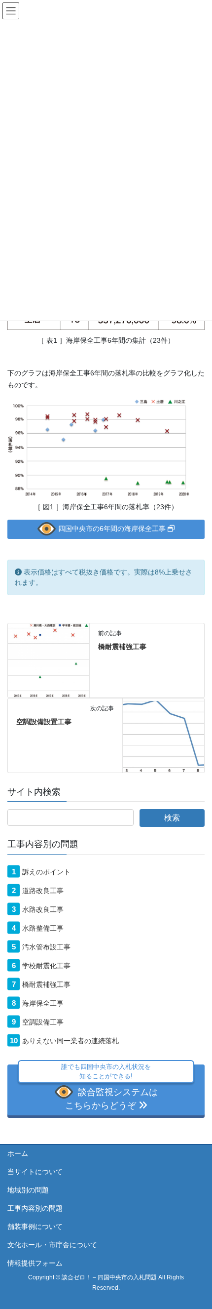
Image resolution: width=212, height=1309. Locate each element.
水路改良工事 (43, 909)
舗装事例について (35, 1226)
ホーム (17, 1153)
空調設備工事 (43, 1022)
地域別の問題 (28, 1190)
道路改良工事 (43, 891)
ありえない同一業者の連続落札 (70, 1041)
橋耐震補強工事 (122, 647)
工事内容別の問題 (35, 1208)
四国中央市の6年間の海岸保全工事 (113, 528)
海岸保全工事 (43, 1003)
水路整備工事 (43, 928)
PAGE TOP (197, 1261)
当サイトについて (35, 1172)
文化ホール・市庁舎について (52, 1245)
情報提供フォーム (35, 1263)
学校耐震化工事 (46, 966)
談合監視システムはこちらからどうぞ (109, 1087)
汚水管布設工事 (46, 947)
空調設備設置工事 (43, 722)
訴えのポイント (46, 872)
